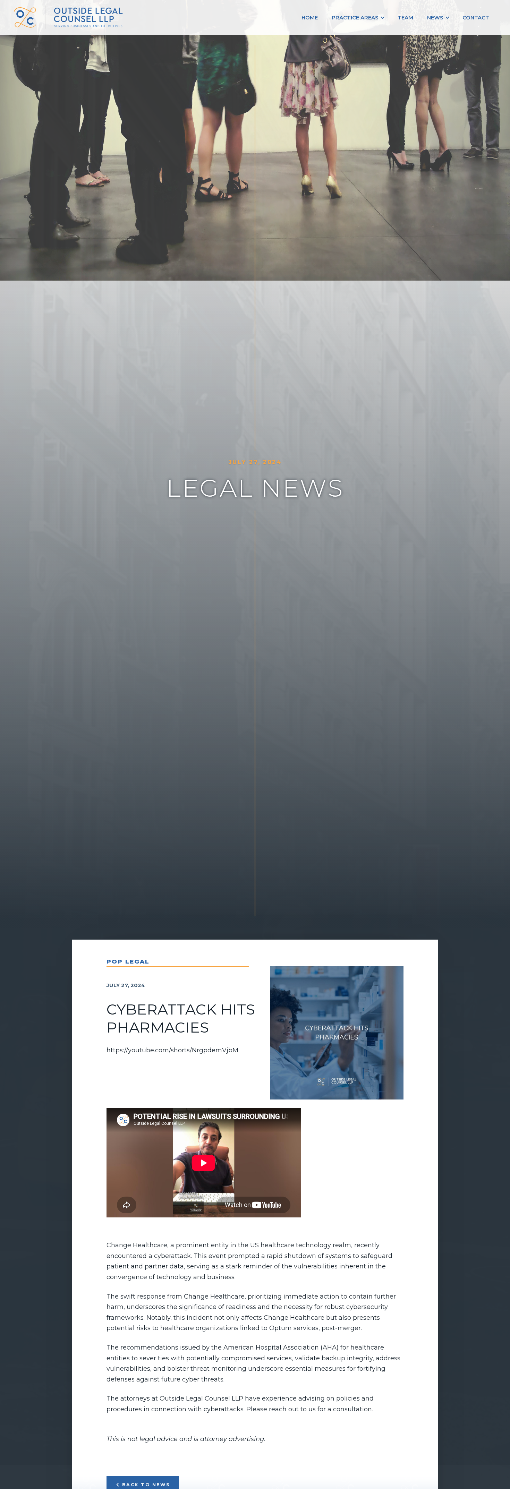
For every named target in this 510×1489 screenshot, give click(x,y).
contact (475, 17)
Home (309, 17)
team (405, 17)
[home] (79, 17)
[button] (358, 17)
